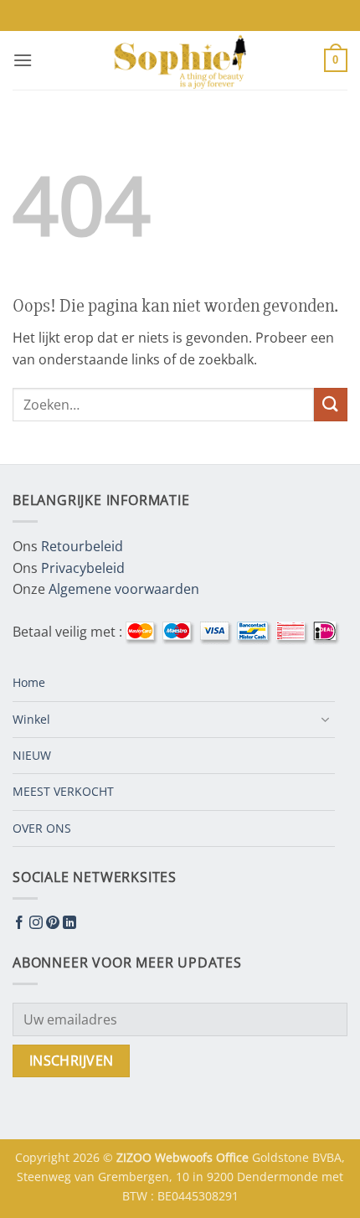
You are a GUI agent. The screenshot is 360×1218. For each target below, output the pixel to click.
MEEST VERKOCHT (63, 791)
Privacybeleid (83, 568)
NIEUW (32, 755)
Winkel (31, 719)
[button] (23, 59)
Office (234, 1157)
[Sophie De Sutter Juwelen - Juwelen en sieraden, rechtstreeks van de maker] (180, 60)
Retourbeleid (82, 546)
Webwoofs (185, 1157)
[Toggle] (325, 719)
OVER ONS (42, 828)
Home (29, 682)
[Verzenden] (330, 404)
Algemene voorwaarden (124, 589)
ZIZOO (135, 1157)
